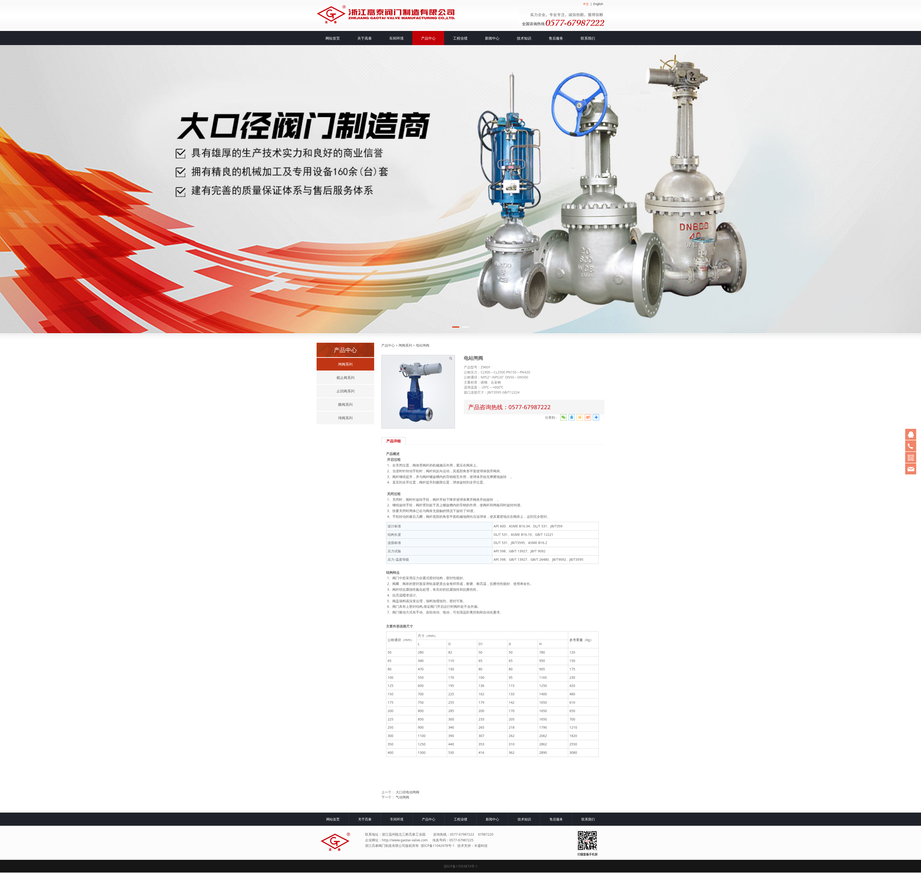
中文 (586, 4)
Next (594, 189)
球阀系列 (345, 417)
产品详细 (393, 440)
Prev (326, 189)
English (598, 4)
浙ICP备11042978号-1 (438, 845)
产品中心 (428, 38)
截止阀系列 (345, 377)
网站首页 (332, 38)
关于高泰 (364, 38)
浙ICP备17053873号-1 (461, 866)
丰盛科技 (481, 845)
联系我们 (588, 38)
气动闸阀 (402, 797)
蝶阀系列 (345, 404)
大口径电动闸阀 (407, 792)
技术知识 (524, 38)
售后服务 (556, 38)
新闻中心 (492, 38)
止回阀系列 (345, 391)
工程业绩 (460, 38)
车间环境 (396, 38)
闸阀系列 (345, 364)
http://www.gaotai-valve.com (405, 840)
